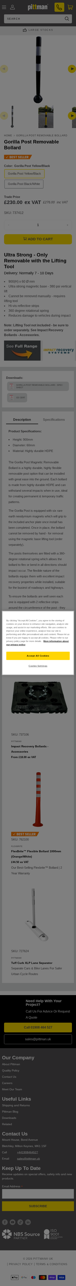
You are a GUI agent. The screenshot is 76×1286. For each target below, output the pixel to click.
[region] (38, 643)
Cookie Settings (38, 666)
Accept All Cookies (38, 655)
